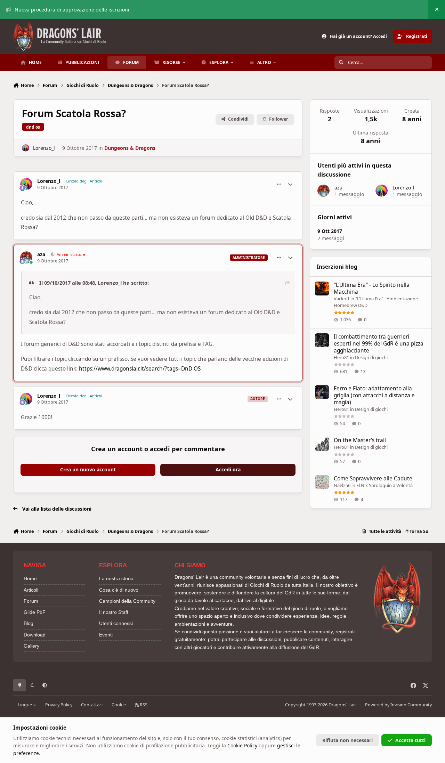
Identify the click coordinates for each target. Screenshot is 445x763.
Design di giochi (371, 357)
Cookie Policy (242, 745)
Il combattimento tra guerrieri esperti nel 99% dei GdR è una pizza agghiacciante (378, 343)
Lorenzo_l (44, 148)
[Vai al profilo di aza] (26, 257)
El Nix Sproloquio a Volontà (384, 485)
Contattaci (92, 705)
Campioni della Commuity (127, 601)
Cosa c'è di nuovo (118, 590)
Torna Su (418, 531)
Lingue (25, 705)
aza (41, 254)
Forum (31, 601)
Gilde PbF (35, 612)
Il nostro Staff (113, 612)
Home (30, 578)
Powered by (398, 705)
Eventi (106, 635)
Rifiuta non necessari (347, 740)
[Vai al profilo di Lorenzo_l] (25, 148)
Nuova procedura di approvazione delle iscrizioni (72, 9)
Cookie (119, 705)
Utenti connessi (116, 623)
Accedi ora (228, 469)
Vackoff (341, 298)
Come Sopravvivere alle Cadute (373, 478)
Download (35, 635)
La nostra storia (116, 578)
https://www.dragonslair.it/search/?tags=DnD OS (140, 368)
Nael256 (342, 485)
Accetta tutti (410, 740)
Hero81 (341, 357)
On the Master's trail (360, 440)
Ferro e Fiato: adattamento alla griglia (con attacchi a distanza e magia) (374, 395)
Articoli (31, 590)
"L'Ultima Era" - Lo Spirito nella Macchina (372, 288)
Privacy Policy (58, 705)
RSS (143, 705)
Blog (28, 623)
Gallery (31, 646)
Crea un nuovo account (88, 469)
